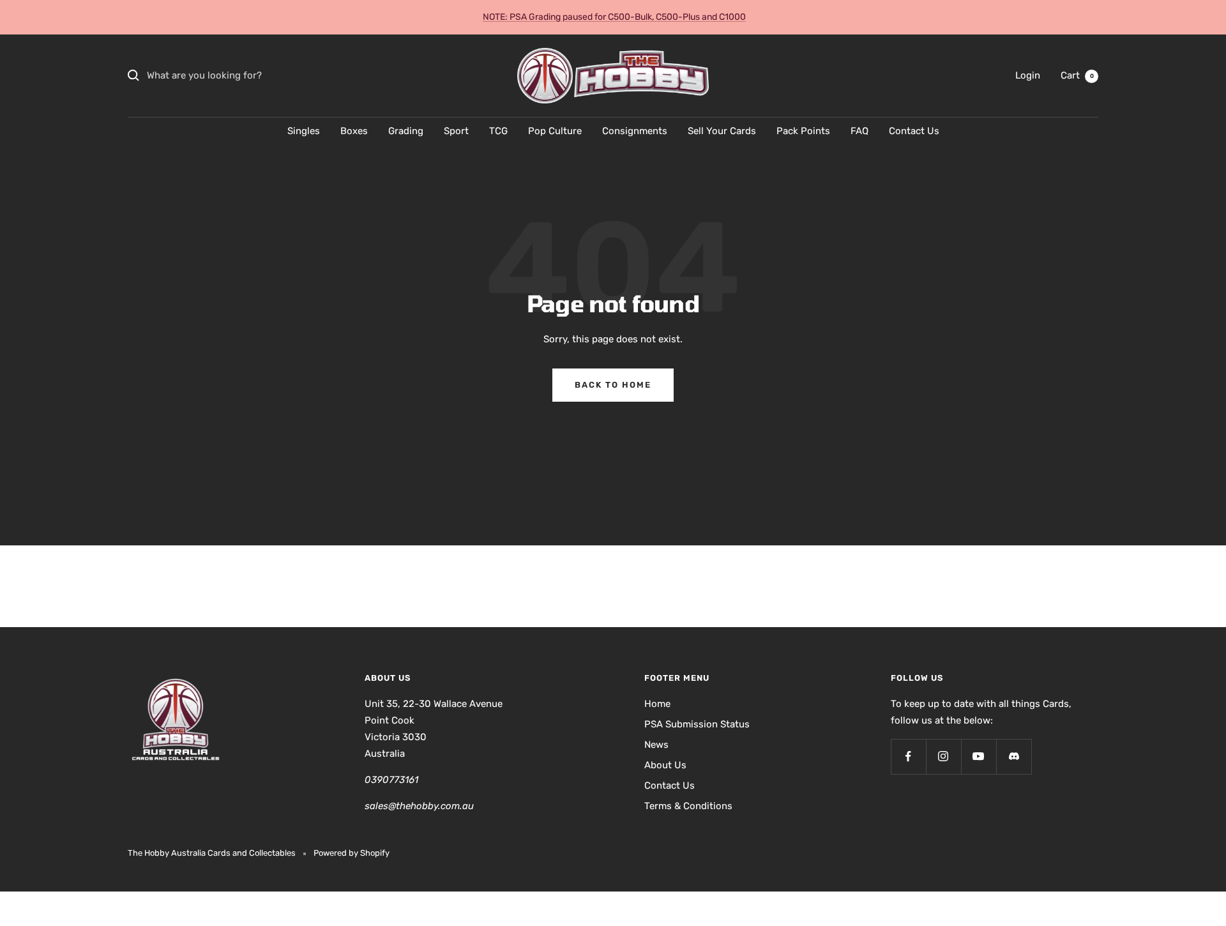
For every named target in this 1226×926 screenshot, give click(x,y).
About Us (665, 765)
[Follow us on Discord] (1013, 756)
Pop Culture (555, 131)
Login (1027, 75)
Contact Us (914, 131)
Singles (303, 131)
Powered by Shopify (352, 853)
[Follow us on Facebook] (908, 756)
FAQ (859, 131)
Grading (405, 131)
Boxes (354, 131)
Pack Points (803, 131)
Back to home (613, 385)
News (656, 744)
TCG (498, 131)
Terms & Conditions (688, 806)
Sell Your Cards (722, 131)
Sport (456, 131)
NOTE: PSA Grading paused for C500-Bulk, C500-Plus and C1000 (614, 16)
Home (657, 704)
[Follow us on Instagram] (943, 756)
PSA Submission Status (697, 724)
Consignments (634, 131)
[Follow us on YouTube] (978, 756)
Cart (1077, 75)
